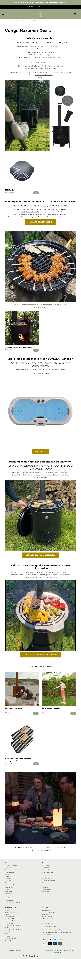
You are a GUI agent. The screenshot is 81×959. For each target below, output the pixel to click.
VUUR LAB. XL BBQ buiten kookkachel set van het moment (41, 57)
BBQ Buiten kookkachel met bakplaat (41, 52)
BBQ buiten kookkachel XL (30, 212)
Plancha (63, 572)
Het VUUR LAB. (9, 21)
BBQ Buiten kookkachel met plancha (41, 55)
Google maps (52, 926)
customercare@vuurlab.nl (44, 75)
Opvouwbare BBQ (41, 60)
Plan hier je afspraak (48, 932)
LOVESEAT (45, 373)
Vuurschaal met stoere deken (41, 62)
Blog (17, 21)
